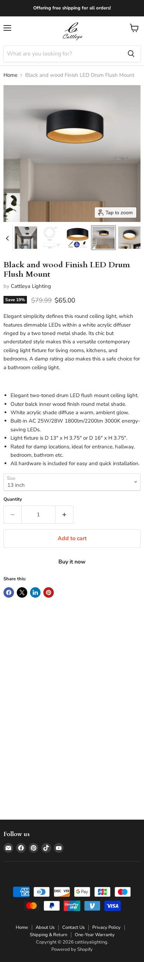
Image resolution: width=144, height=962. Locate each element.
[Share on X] (22, 592)
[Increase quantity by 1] (64, 515)
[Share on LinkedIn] (35, 592)
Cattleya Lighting (31, 286)
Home (10, 75)
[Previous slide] (7, 238)
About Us (45, 927)
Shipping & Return (48, 935)
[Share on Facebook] (8, 592)
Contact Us (73, 927)
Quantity (12, 499)
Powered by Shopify (72, 949)
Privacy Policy (106, 927)
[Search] (131, 54)
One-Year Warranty (95, 935)
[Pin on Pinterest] (48, 592)
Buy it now (72, 562)
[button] (26, 237)
